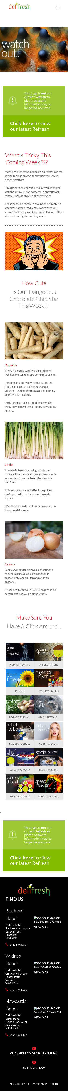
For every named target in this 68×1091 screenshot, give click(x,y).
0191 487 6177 (18, 1035)
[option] (34, 49)
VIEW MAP (41, 927)
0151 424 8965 (18, 989)
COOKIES (54, 1084)
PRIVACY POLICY (40, 1084)
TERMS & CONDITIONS (19, 1084)
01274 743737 (17, 944)
